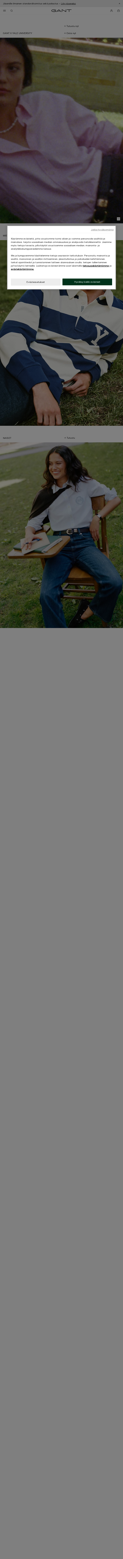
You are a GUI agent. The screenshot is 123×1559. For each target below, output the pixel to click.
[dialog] (61, 258)
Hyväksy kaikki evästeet (87, 282)
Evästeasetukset (35, 282)
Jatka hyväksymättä (102, 229)
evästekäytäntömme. (22, 269)
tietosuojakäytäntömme (96, 265)
